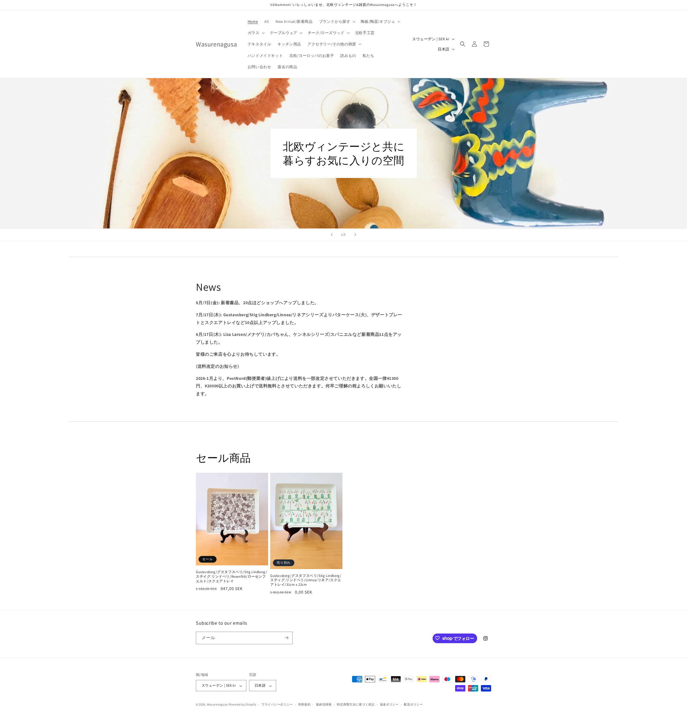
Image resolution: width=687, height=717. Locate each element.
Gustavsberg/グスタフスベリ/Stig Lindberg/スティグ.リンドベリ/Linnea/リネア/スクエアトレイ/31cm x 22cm (305, 580)
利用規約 (304, 704)
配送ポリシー (413, 704)
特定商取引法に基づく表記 (355, 704)
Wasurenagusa (217, 705)
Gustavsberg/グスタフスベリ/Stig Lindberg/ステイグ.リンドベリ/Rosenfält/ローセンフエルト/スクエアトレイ (231, 576)
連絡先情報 (324, 704)
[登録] (286, 637)
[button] (337, 21)
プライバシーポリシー (277, 704)
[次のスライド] (355, 235)
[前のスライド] (332, 235)
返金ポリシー (389, 704)
